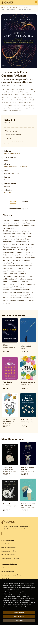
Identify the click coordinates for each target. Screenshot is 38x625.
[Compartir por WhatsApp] (13, 142)
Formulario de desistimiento (11, 575)
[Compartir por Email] (17, 142)
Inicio (3, 7)
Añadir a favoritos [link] (11, 131)
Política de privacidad (8, 551)
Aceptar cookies (19, 612)
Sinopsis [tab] (13, 201)
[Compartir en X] (9, 142)
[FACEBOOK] (3, 533)
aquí (24, 607)
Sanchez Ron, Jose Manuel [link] (13, 85)
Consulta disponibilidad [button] (13, 135)
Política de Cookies (7, 554)
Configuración (19, 620)
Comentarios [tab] (23, 201)
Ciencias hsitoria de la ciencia (17, 7)
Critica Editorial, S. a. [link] (12, 153)
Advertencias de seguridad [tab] (19, 208)
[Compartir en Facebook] (5, 142)
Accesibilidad (5, 578)
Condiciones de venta (8, 547)
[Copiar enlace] (21, 142)
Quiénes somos (6, 568)
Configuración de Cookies (10, 558)
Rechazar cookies (19, 616)
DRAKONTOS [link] (9, 193)
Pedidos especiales (7, 571)
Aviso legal (5, 544)
